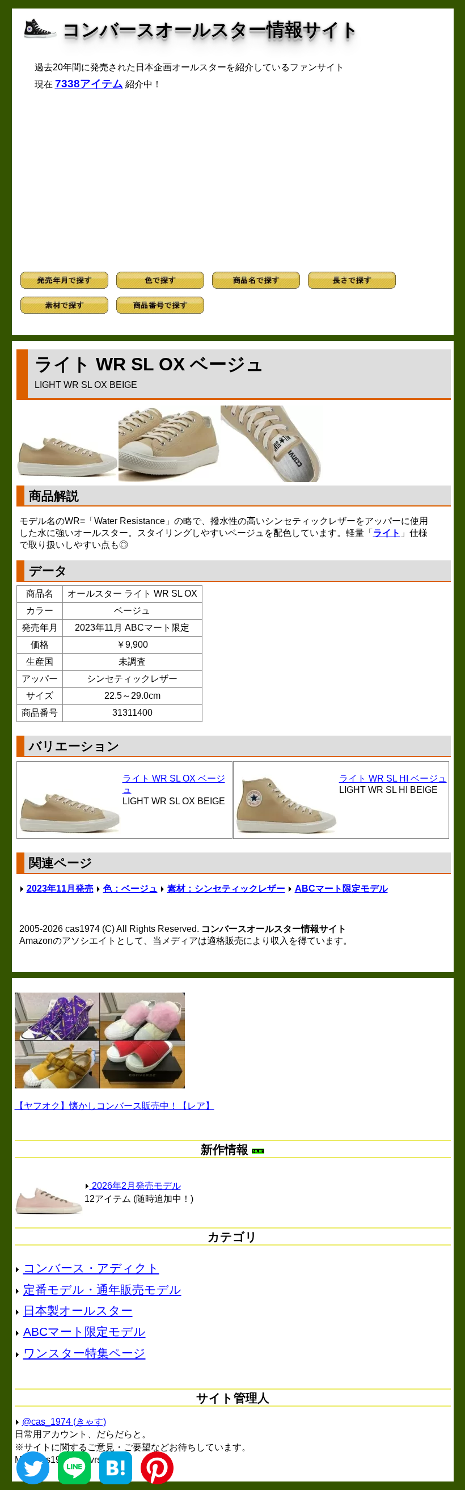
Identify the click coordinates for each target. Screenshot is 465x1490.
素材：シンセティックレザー (226, 888)
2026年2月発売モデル (135, 1186)
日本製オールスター (78, 1310)
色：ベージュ (130, 888)
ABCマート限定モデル (341, 888)
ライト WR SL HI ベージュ (393, 778)
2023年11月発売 (60, 888)
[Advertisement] (233, 181)
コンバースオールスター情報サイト (210, 29)
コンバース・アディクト (91, 1267)
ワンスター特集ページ (84, 1353)
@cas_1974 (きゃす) (64, 1421)
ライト (386, 533)
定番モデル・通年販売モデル (102, 1289)
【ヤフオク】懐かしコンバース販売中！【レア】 (114, 1106)
